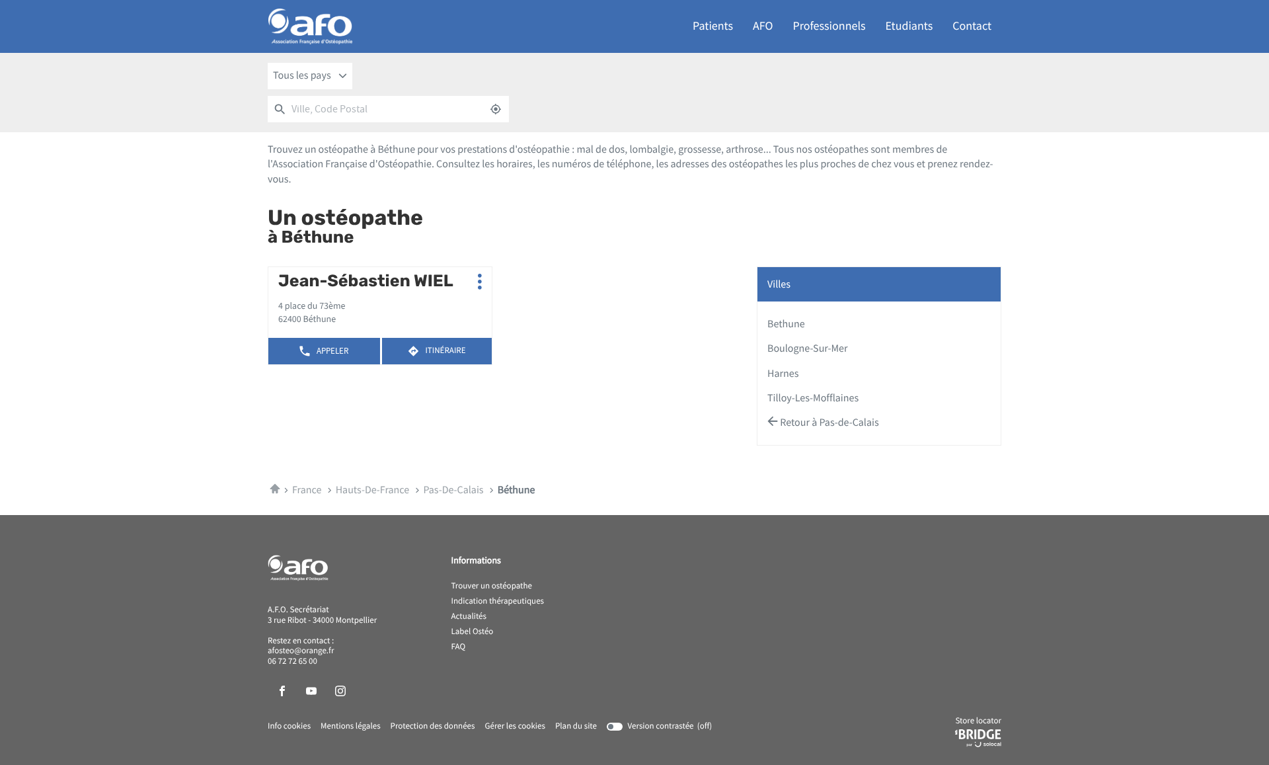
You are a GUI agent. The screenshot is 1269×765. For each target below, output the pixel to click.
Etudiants (909, 26)
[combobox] (310, 76)
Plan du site (576, 726)
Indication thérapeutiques (498, 602)
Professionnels (829, 26)
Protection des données (433, 727)
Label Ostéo (472, 632)
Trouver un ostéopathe (491, 586)
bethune (786, 324)
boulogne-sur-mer (807, 348)
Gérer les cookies (514, 726)
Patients (713, 26)
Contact (971, 26)
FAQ (458, 647)
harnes (782, 373)
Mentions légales (351, 727)
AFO (763, 26)
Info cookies (289, 727)
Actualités (469, 617)
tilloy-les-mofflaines (813, 398)
